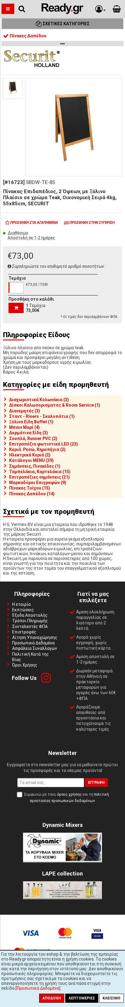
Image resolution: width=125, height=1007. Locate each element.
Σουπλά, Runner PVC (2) (33, 438)
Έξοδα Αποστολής (30, 615)
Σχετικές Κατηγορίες (66, 23)
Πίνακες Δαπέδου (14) (32, 493)
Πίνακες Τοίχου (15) (29, 488)
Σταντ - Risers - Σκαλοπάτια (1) (42, 416)
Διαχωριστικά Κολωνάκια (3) (39, 399)
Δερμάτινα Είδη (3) (28, 432)
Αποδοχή (51, 998)
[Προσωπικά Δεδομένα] (37, 988)
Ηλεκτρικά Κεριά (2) (29, 454)
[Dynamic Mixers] (62, 860)
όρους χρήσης (69, 794)
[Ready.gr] (62, 12)
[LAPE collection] (62, 897)
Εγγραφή (96, 782)
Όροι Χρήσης (24, 665)
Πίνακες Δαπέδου (27, 35)
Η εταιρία (21, 604)
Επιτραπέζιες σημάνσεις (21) (39, 477)
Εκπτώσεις (23, 609)
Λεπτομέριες (82, 998)
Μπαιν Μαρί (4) (24, 427)
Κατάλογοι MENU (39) (31, 460)
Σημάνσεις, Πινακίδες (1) (34, 466)
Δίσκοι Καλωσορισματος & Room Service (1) (54, 405)
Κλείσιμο (111, 998)
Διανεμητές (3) (24, 410)
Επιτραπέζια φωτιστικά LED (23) (43, 444)
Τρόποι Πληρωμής (30, 620)
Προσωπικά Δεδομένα (33, 642)
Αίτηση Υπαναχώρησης (34, 637)
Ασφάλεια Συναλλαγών (34, 648)
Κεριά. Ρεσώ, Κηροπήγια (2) (37, 449)
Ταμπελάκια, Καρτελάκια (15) (39, 471)
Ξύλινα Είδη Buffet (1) (31, 421)
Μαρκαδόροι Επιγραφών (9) (37, 482)
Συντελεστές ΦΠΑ (30, 626)
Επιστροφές (24, 632)
